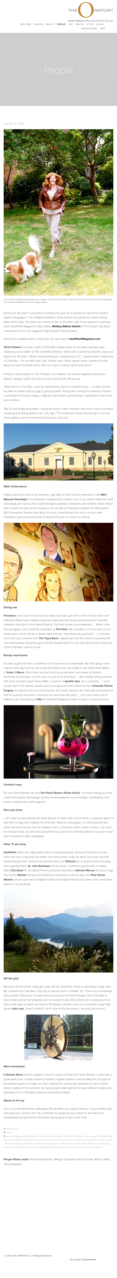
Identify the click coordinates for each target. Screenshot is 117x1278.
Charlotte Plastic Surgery (43, 1143)
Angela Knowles (58, 1147)
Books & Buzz (89, 28)
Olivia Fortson (12, 1128)
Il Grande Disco (81, 1147)
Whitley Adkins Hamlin (34, 1136)
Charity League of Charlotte (96, 1136)
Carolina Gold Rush (56, 1140)
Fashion (38, 24)
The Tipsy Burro (89, 1140)
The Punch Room (66, 1143)
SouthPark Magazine (15, 1136)
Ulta (56, 1143)
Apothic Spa (27, 1143)
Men (102, 28)
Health (80, 24)
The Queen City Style (53, 1136)
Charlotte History (39, 1140)
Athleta (30, 1147)
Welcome (25, 24)
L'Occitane (8, 1147)
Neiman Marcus (19, 1147)
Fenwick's (69, 1140)
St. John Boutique (102, 1143)
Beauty (50, 24)
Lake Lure (70, 1147)
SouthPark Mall (80, 1143)
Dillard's (91, 1143)
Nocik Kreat (89, 1259)
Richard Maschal (96, 1147)
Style (90, 24)
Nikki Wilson (102, 1140)
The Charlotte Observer (73, 1136)
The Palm (78, 1140)
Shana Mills (16, 1143)
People (61, 24)
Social (100, 24)
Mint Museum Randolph (22, 1140)
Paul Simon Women (42, 1147)
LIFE (70, 24)
